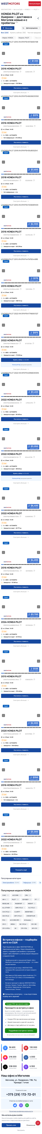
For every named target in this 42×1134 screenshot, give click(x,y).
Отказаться (30, 1125)
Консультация (34, 4)
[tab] (2, 65)
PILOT (35, 9)
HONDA (27, 9)
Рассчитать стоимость (21, 88)
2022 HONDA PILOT (11, 340)
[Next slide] (38, 53)
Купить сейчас (18, 33)
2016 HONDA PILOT (11, 68)
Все (5, 33)
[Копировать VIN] (20, 72)
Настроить (21, 1130)
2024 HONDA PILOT (11, 622)
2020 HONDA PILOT (11, 730)
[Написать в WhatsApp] (27, 1105)
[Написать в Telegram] (15, 1105)
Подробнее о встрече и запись (21, 1031)
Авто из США (17, 9)
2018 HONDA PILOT (11, 177)
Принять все (11, 1125)
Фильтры (8, 28)
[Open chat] (38, 1123)
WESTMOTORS (6, 9)
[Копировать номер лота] (34, 72)
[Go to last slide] (3, 53)
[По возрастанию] (23, 28)
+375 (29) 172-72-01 (21, 1094)
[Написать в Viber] (21, 1105)
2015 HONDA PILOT (11, 285)
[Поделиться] (38, 18)
